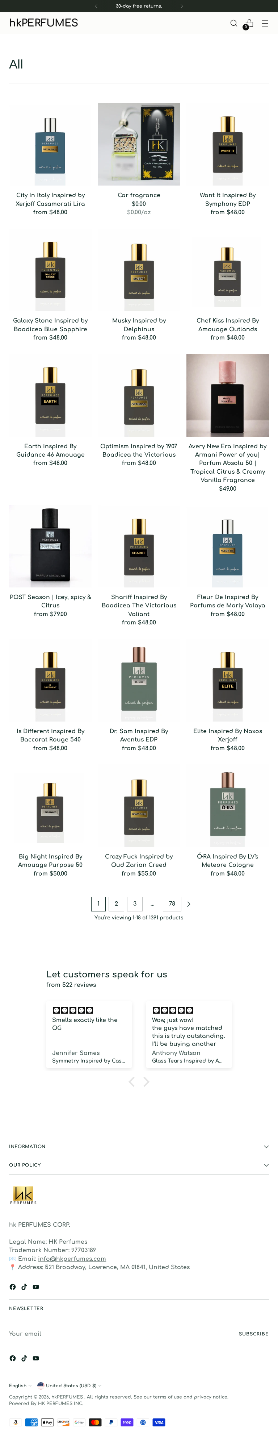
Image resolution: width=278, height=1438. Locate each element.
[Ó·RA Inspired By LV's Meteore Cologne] (227, 805)
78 (172, 904)
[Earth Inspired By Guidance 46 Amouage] (50, 395)
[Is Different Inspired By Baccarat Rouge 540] (50, 680)
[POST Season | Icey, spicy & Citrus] (50, 546)
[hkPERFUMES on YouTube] (36, 1288)
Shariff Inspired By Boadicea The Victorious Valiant (139, 606)
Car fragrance (139, 195)
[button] (134, 1081)
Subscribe (254, 1334)
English (17, 1385)
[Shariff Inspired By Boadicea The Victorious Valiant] (139, 546)
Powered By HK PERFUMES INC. (46, 1403)
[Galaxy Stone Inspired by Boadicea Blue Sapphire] (50, 270)
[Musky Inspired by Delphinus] (139, 270)
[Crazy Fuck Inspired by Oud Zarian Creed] (139, 805)
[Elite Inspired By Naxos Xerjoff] (227, 680)
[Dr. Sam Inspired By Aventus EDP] (139, 680)
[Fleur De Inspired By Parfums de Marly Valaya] (227, 546)
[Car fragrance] (139, 144)
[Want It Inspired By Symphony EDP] (227, 144)
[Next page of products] (188, 904)
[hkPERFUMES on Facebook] (13, 1288)
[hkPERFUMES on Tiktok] (25, 1288)
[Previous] (96, 6)
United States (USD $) (71, 1385)
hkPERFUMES (67, 1397)
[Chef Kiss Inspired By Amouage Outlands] (227, 270)
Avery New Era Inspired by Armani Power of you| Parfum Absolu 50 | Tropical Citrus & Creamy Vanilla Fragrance (227, 463)
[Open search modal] (234, 23)
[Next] (182, 6)
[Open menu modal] (265, 23)
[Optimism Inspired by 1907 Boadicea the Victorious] (139, 395)
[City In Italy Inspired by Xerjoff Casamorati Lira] (50, 144)
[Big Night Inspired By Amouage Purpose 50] (50, 805)
